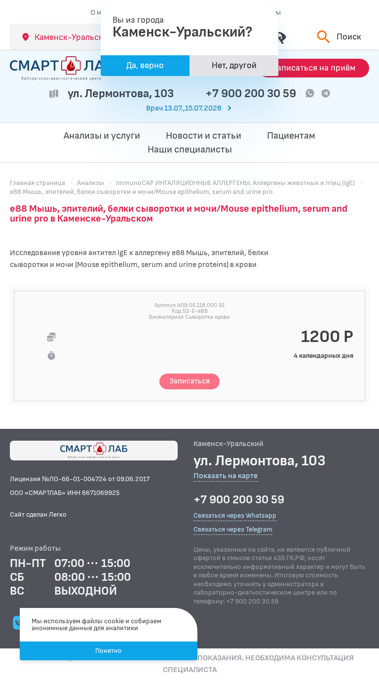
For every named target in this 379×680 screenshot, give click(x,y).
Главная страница (37, 183)
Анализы (90, 183)
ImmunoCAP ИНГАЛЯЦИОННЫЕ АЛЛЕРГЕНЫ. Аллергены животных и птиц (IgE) (235, 183)
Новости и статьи (203, 136)
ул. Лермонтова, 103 (121, 93)
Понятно (108, 650)
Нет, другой (234, 65)
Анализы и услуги (102, 136)
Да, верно (145, 65)
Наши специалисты (190, 149)
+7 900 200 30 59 (250, 93)
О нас (99, 12)
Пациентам (291, 136)
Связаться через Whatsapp (234, 515)
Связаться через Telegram (232, 529)
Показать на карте (225, 476)
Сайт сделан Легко (38, 514)
